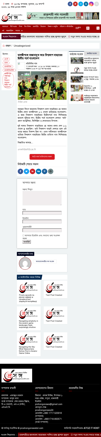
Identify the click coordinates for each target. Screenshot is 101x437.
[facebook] (70, 4)
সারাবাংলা (5, 26)
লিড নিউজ (27, 26)
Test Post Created (54, 295)
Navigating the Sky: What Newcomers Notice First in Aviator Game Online (28, 350)
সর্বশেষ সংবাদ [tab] (76, 54)
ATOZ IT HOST (92, 428)
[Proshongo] (13, 16)
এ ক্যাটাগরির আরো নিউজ (29, 277)
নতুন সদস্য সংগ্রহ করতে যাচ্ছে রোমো (80, 36)
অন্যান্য (17, 31)
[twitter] (75, 4)
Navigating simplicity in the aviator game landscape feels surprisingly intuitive (28, 324)
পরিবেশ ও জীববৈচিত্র (66, 26)
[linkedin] (86, 4)
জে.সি (6, 59)
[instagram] (80, 4)
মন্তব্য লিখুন (28, 189)
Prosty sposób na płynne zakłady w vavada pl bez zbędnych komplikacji (28, 298)
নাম (24, 209)
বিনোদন (43, 26)
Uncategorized (22, 45)
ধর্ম (3, 31)
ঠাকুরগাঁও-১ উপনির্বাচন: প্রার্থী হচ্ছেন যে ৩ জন (90, 88)
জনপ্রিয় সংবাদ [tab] (92, 53)
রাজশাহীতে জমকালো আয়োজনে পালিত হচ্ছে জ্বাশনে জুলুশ (35, 36)
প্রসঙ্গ (6, 63)
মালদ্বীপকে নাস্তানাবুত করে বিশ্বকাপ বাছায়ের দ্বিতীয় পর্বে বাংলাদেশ (7, 80)
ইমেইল (26, 218)
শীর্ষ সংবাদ (13, 26)
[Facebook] (20, 171)
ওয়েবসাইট (27, 227)
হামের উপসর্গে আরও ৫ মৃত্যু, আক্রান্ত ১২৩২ (91, 78)
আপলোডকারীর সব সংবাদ (45, 261)
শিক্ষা (20, 26)
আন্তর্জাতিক (9, 31)
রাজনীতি (35, 26)
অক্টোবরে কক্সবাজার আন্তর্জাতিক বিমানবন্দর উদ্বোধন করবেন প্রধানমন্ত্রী (91, 99)
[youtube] (96, 4)
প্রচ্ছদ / (8, 45)
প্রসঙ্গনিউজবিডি (9, 70)
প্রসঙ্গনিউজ (7, 66)
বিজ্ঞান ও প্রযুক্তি (53, 26)
